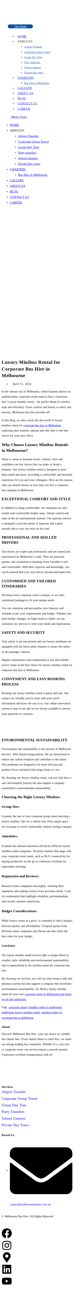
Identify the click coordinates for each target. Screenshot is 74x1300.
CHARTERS (18, 169)
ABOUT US (17, 186)
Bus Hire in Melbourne (32, 174)
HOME (14, 125)
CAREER (16, 202)
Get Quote (20, 26)
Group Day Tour (28, 147)
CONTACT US (19, 197)
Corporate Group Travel (33, 141)
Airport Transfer (28, 136)
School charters (28, 158)
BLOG (14, 191)
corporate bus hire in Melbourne (42, 425)
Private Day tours (29, 163)
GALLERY (17, 180)
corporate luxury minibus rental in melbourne (35, 1007)
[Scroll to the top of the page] (3, 1295)
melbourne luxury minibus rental (21, 1012)
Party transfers (27, 152)
